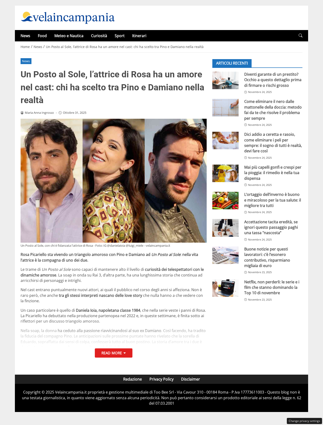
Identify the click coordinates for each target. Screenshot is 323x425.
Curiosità (99, 35)
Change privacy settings (304, 421)
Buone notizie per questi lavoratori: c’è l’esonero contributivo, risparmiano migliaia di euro (267, 257)
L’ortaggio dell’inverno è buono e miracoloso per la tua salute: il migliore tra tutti (272, 200)
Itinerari (139, 35)
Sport (120, 35)
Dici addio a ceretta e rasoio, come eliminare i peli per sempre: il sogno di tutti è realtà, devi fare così (273, 142)
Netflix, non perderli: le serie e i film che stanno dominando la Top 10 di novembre (271, 287)
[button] (300, 35)
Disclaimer (190, 379)
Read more (111, 353)
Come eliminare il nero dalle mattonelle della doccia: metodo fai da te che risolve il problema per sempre (273, 110)
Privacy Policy (161, 379)
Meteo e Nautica (68, 35)
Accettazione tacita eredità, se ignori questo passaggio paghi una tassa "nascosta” (271, 227)
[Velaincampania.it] (68, 17)
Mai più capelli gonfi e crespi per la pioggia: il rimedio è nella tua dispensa (272, 173)
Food (42, 35)
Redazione (132, 379)
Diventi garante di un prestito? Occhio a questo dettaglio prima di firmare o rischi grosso (272, 80)
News (25, 35)
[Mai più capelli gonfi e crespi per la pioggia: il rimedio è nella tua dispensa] (225, 173)
